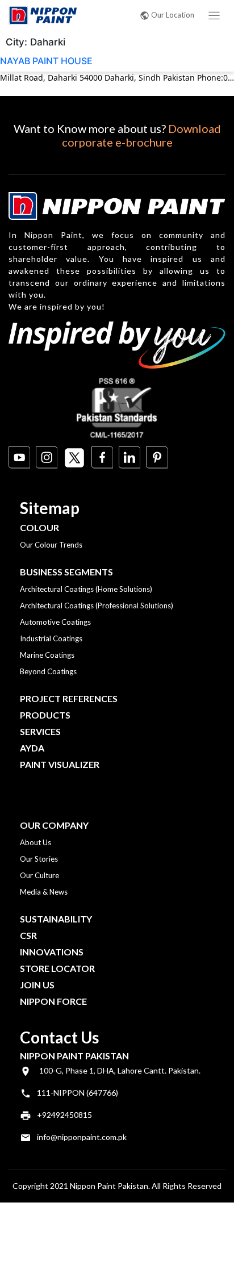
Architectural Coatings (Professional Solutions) (96, 605)
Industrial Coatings (51, 638)
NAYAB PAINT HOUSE (46, 60)
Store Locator (57, 968)
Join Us (37, 984)
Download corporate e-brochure (141, 135)
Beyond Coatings (48, 671)
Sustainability (56, 918)
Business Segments (66, 571)
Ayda (32, 747)
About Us (35, 842)
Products (45, 714)
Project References (69, 698)
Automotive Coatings (55, 622)
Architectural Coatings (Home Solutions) (86, 589)
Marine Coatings (47, 654)
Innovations (51, 951)
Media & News (44, 891)
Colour (39, 527)
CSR (28, 935)
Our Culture (39, 875)
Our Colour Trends (51, 544)
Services (40, 731)
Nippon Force (53, 1001)
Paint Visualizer (59, 764)
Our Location (172, 14)
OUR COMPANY (54, 825)
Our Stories (39, 858)
